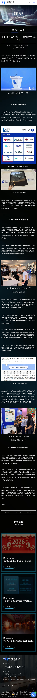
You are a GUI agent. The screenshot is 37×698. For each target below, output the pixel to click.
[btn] (34, 2)
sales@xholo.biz (17, 674)
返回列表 (18, 512)
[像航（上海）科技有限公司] (7, 2)
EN (29, 3)
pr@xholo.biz (16, 677)
